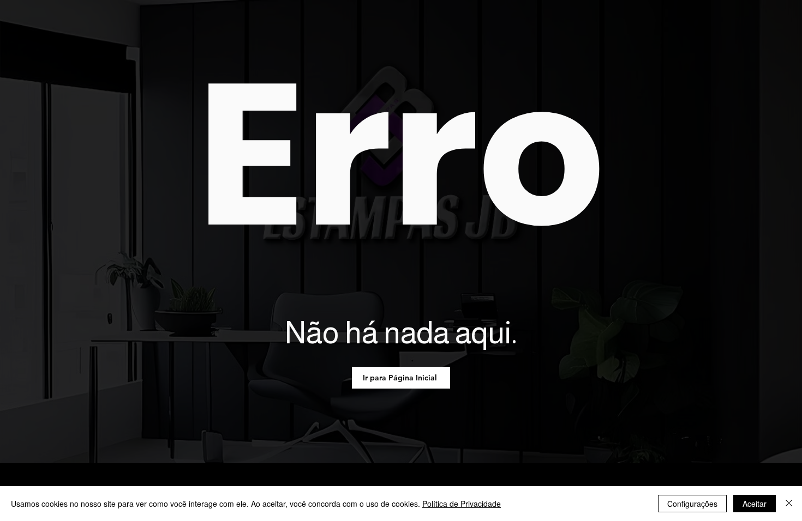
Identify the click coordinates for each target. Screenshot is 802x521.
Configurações (692, 503)
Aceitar (755, 503)
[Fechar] (788, 503)
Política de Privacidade (461, 503)
